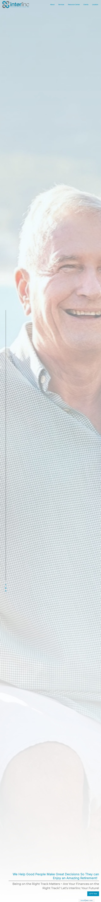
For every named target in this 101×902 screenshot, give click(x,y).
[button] (52, 4)
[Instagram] (5, 591)
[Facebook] (5, 585)
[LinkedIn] (5, 588)
